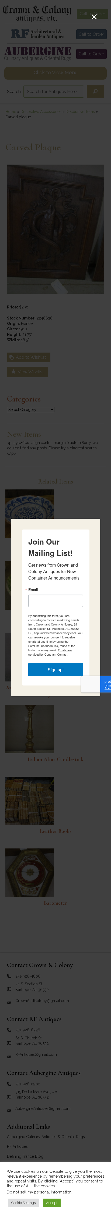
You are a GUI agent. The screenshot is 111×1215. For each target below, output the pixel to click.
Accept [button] (51, 1203)
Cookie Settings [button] (23, 1203)
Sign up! (56, 669)
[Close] (94, 16)
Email (33, 589)
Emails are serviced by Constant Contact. (50, 652)
